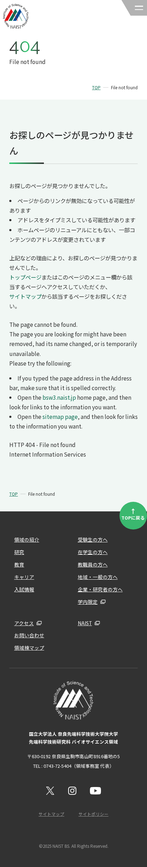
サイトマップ (25, 296)
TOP (96, 87)
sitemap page (60, 416)
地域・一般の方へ (98, 576)
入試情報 (24, 589)
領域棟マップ (29, 647)
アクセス (24, 623)
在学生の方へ (93, 551)
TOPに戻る (133, 513)
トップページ (25, 277)
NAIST (85, 623)
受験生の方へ (93, 539)
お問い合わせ (29, 635)
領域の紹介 (26, 539)
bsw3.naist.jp (59, 397)
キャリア (24, 576)
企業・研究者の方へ (100, 589)
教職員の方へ (93, 564)
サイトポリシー (93, 814)
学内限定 (88, 601)
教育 (19, 564)
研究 (19, 551)
